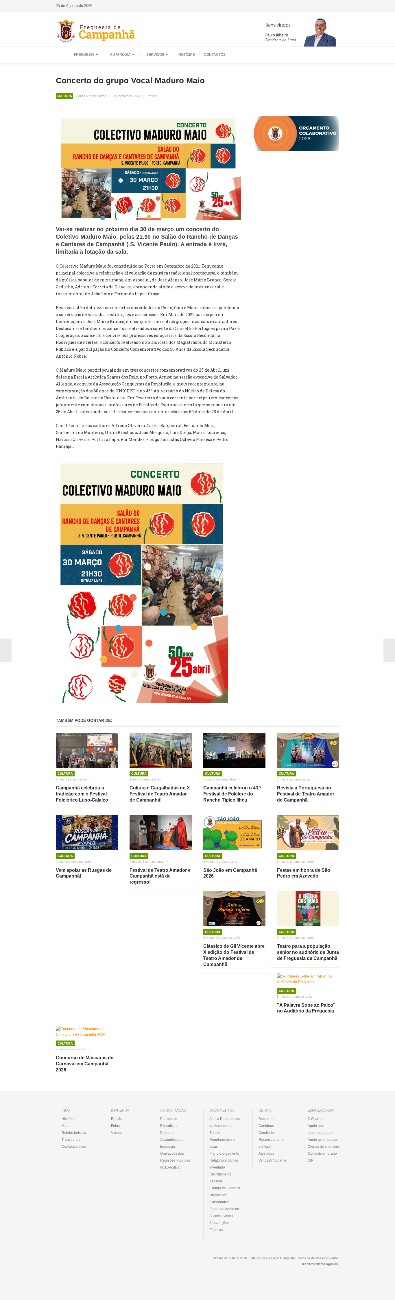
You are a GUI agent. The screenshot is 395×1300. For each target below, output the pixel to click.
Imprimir (337, 96)
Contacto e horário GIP (322, 1156)
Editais (214, 1133)
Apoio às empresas (323, 1140)
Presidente (168, 1119)
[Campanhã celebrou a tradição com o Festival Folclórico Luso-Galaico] (87, 750)
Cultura (65, 773)
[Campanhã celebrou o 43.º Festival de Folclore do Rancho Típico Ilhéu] (234, 750)
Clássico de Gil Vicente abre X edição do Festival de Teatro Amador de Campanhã (234, 955)
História (68, 1119)
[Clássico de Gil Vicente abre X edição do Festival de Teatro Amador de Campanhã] (234, 908)
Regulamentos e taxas (222, 1143)
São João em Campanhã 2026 (230, 873)
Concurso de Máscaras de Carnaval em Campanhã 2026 (84, 1063)
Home (62, 54)
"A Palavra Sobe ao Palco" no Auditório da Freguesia (306, 1008)
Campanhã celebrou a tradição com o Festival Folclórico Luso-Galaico (82, 793)
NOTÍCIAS (186, 55)
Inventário (217, 1167)
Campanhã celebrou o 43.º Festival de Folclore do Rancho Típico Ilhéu (232, 793)
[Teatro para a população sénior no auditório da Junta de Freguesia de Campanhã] (308, 908)
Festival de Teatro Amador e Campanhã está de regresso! (160, 876)
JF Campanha (87, 1262)
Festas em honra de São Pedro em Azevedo (303, 873)
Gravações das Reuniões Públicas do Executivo (175, 1160)
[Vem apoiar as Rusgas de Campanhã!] (87, 832)
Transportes (71, 1140)
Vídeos (116, 1133)
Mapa (66, 1126)
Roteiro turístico (74, 1133)
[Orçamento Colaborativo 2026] (295, 133)
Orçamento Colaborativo (219, 1198)
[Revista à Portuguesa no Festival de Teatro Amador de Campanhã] (308, 750)
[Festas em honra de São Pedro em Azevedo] (308, 832)
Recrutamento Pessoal (220, 1177)
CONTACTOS (215, 55)
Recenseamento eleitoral (272, 1143)
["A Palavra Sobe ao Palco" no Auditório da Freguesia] (308, 979)
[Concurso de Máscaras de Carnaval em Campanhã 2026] (87, 1032)
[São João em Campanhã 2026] (234, 832)
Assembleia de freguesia (172, 1143)
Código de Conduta (224, 1188)
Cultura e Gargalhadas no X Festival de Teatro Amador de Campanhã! (160, 793)
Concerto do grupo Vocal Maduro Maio (130, 80)
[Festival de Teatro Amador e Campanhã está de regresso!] (161, 832)
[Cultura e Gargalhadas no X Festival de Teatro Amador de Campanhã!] (161, 750)
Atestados (266, 1153)
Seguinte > (389, 650)
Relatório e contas (223, 1160)
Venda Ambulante (272, 1160)
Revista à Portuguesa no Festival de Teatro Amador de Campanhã (305, 793)
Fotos (115, 1126)
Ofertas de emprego (323, 1147)
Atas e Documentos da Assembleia (224, 1122)
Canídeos (266, 1126)
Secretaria (267, 1119)
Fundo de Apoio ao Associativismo (224, 1212)
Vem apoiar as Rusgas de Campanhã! (84, 873)
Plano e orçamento (224, 1153)
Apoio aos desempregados (320, 1129)
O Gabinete (317, 1119)
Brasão (116, 1119)
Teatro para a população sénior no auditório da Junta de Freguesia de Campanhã (308, 952)
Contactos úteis (74, 1147)
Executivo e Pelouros (169, 1129)
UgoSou (332, 1264)
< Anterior (6, 650)
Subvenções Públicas (219, 1226)
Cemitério (266, 1133)
